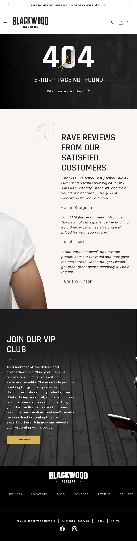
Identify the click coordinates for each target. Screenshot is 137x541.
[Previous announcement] (8, 5)
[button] (5, 22)
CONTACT (81, 494)
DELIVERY (126, 494)
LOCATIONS (39, 494)
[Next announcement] (128, 5)
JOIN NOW (23, 439)
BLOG (61, 494)
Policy (100, 521)
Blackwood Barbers (41, 521)
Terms (115, 521)
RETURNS (104, 494)
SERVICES (15, 494)
